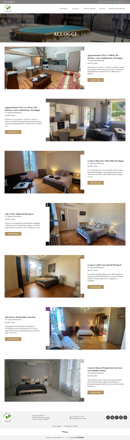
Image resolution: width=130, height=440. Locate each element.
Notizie (102, 9)
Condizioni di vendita (71, 426)
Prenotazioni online (117, 9)
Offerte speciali (90, 9)
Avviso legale (56, 426)
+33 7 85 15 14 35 (78, 416)
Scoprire (63, 9)
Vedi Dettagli (96, 80)
